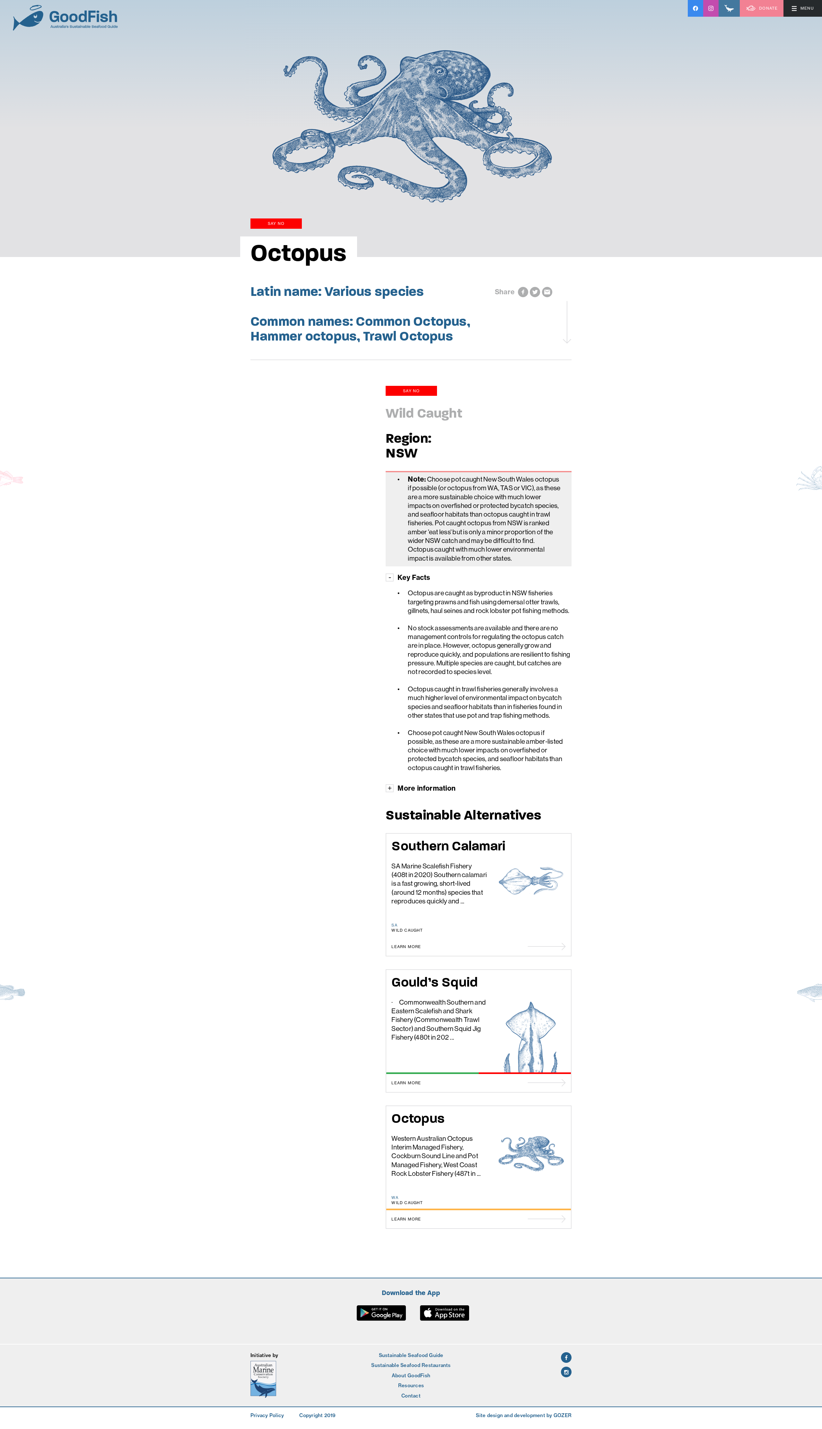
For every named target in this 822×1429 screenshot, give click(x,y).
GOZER (563, 1415)
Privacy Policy (267, 1415)
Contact (411, 1396)
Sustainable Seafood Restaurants (410, 1365)
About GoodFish (411, 1375)
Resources (411, 1385)
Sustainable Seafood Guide (411, 1355)
